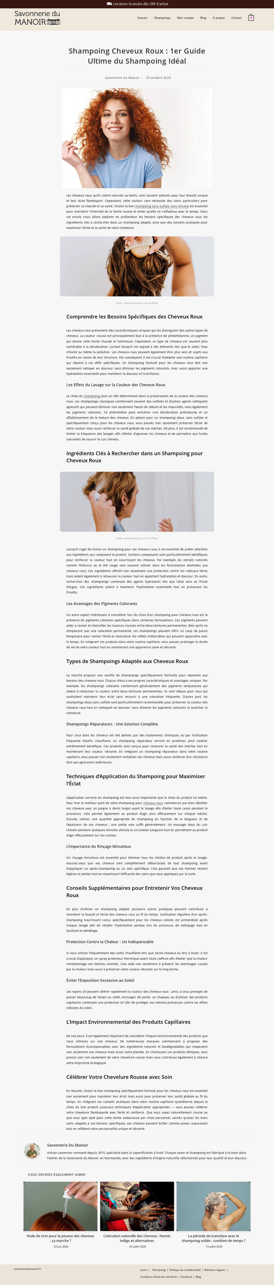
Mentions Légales (214, 1270)
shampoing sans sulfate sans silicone (162, 206)
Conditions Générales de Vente (158, 1277)
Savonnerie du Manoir (122, 78)
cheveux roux (153, 803)
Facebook (186, 1277)
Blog (198, 1277)
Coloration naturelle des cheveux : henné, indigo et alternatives (137, 1238)
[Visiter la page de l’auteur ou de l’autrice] (32, 1151)
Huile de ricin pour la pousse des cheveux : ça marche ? (60, 1238)
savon (143, 1270)
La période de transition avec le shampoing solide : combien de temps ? (214, 1238)
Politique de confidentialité (185, 1270)
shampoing (92, 396)
